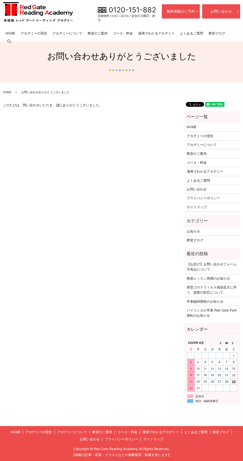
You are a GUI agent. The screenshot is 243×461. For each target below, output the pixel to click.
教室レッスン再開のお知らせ (208, 278)
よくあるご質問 (191, 33)
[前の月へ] (219, 343)
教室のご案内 (97, 33)
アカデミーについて (67, 33)
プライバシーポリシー (203, 198)
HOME (10, 33)
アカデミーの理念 (34, 33)
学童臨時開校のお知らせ (205, 301)
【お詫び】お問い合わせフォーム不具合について (212, 266)
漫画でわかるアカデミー (156, 33)
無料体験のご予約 (181, 11)
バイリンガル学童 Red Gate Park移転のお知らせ (212, 312)
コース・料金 (123, 33)
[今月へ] (226, 343)
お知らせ (193, 231)
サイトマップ (197, 207)
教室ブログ (217, 33)
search (9, 41)
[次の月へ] (233, 343)
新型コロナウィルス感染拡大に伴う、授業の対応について (212, 289)
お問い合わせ (221, 11)
